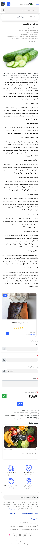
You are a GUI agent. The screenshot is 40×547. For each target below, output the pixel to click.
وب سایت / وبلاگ (32, 367)
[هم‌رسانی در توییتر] (29, 41)
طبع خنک (25, 36)
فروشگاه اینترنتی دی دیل (26, 38)
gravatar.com (12, 415)
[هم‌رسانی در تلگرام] (32, 41)
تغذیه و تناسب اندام (27, 34)
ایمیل (34, 355)
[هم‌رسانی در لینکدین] (34, 41)
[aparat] (9, 535)
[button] (9, 333)
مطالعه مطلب (22, 457)
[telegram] (30, 535)
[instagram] (25, 535)
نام (37, 344)
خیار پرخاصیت (18, 36)
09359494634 (28, 523)
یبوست (10, 36)
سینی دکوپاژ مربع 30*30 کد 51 (20, 323)
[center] (3, 10)
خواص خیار (15, 38)
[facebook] (20, 535)
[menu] (37, 4)
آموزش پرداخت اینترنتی (30, 513)
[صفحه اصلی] (36, 17)
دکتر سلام (31, 28)
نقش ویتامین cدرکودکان (30, 453)
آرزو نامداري (28, 32)
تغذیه (31, 36)
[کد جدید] (4, 396)
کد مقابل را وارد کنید (30, 392)
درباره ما (12, 513)
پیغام (34, 378)
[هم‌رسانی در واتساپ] (37, 41)
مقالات (31, 17)
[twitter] (15, 535)
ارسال (20, 403)
